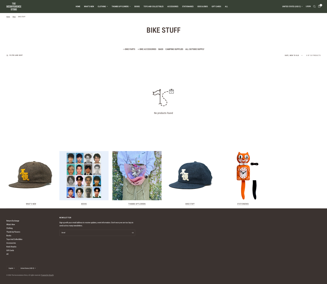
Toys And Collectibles (14, 239)
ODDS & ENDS (202, 6)
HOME (78, 6)
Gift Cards (10, 250)
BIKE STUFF (190, 204)
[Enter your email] (132, 233)
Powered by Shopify (47, 275)
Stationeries (243, 204)
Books (84, 204)
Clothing (9, 228)
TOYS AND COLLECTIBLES (154, 6)
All (7, 254)
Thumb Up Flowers (13, 232)
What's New (89, 6)
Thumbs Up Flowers (137, 204)
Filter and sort (16, 55)
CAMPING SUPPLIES (174, 49)
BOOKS (137, 6)
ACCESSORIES (172, 6)
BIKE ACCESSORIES (147, 49)
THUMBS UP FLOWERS (120, 6)
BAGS (160, 49)
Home (8, 17)
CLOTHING (102, 6)
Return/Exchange (12, 221)
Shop (14, 17)
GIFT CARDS (216, 6)
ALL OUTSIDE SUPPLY (194, 49)
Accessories (11, 243)
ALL (226, 6)
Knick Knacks (11, 247)
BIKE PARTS (130, 49)
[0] (319, 6)
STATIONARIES (188, 6)
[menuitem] (78, 6)
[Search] (314, 6)
